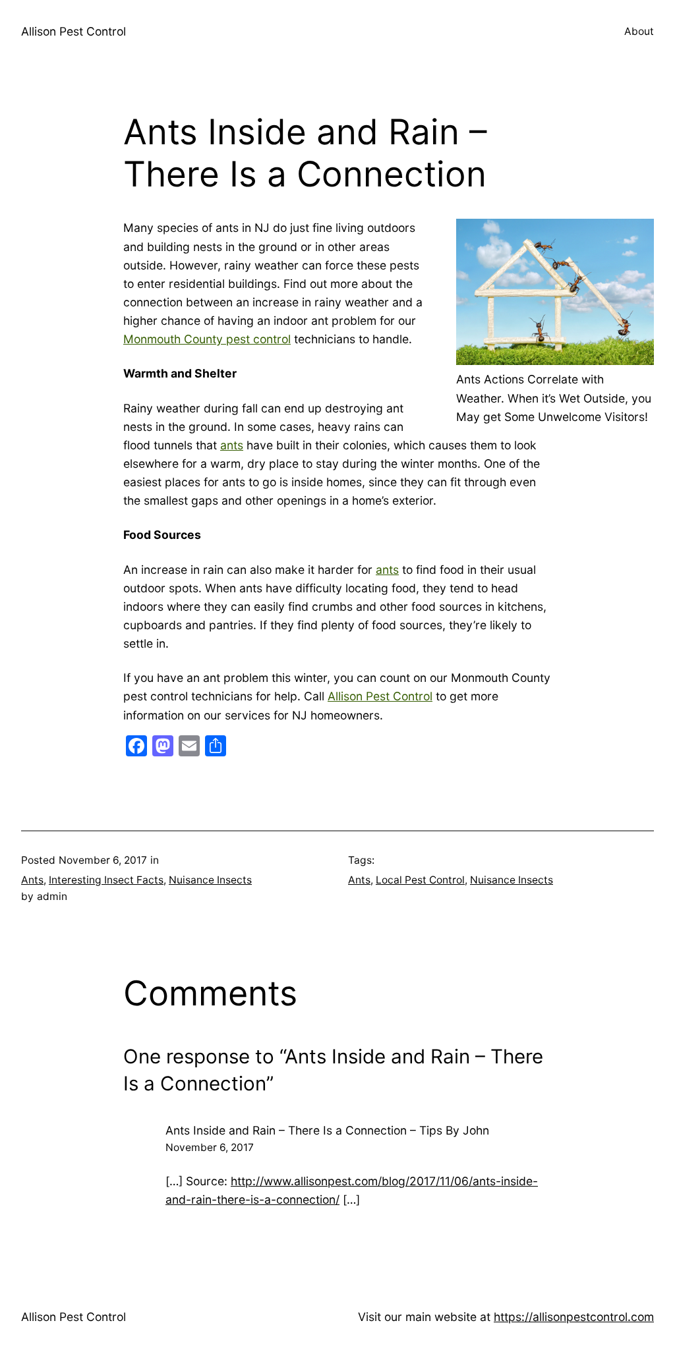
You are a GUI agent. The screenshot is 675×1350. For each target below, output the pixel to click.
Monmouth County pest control (207, 339)
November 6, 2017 (209, 1147)
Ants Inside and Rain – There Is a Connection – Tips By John (327, 1130)
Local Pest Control (420, 880)
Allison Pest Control (73, 31)
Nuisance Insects (210, 880)
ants (231, 445)
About (639, 31)
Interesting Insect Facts (106, 880)
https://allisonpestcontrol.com (574, 1317)
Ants (32, 880)
